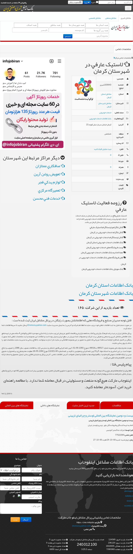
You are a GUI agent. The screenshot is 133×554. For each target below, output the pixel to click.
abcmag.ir (128, 491)
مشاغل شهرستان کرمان (104, 104)
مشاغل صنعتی (110, 18)
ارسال (26, 519)
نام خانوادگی (15, 474)
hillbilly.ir (129, 496)
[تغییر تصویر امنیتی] (14, 496)
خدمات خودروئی (105, 113)
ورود (86, 2)
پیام (40, 501)
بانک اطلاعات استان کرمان (109, 285)
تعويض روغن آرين (47, 174)
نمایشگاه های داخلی (50, 405)
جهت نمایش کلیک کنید (102, 149)
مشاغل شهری (126, 18)
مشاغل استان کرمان (106, 95)
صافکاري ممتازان (48, 166)
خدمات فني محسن (47, 198)
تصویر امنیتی (14, 492)
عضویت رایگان (74, 2)
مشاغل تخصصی (95, 18)
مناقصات (116, 405)
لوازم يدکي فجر (49, 182)
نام (40, 474)
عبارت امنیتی (36, 492)
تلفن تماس (15, 483)
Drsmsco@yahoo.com (37, 325)
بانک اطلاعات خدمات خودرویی (100, 119)
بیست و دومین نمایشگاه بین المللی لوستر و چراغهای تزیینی (100, 415)
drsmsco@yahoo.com (81, 526)
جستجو (68, 36)
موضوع (17, 465)
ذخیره (93, 2)
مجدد (15, 519)
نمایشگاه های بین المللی (16, 405)
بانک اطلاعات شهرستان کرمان (106, 293)
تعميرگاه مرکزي (49, 190)
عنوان (39, 465)
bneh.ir (130, 501)
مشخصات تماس (123, 48)
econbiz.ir (128, 506)
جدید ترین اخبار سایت (83, 405)
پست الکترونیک (35, 483)
